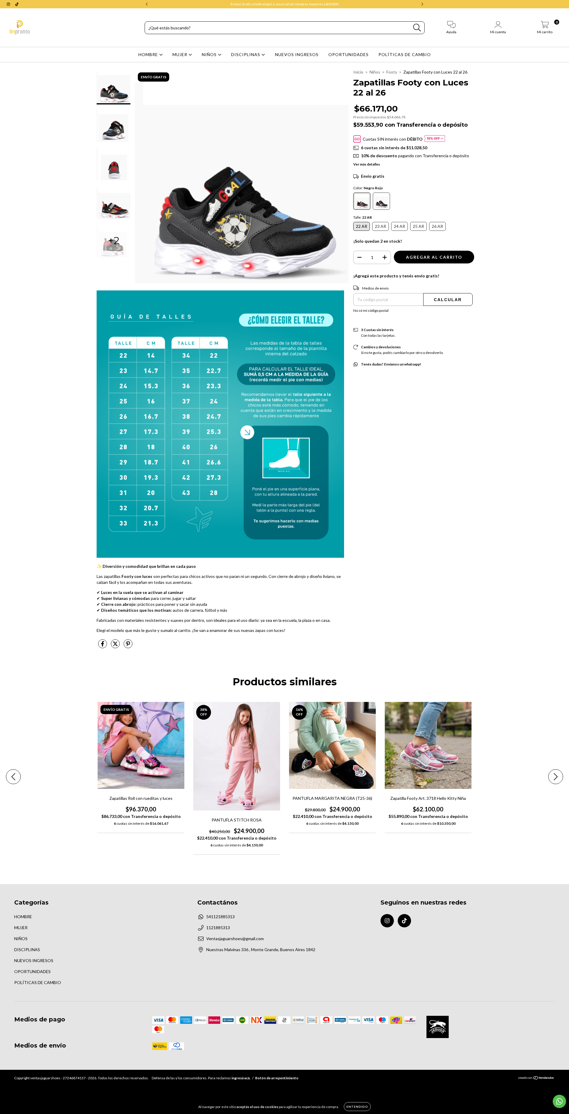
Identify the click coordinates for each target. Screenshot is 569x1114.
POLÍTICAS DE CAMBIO (404, 54)
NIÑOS (210, 54)
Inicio (358, 71)
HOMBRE (148, 54)
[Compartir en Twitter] (116, 646)
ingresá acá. (240, 1078)
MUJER (180, 54)
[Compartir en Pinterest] (128, 646)
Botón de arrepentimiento (276, 1078)
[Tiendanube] (536, 1078)
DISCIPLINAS (246, 54)
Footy (391, 71)
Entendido (357, 1106)
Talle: (362, 217)
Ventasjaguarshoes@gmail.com (235, 938)
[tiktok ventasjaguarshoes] (17, 4)
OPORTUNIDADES (348, 54)
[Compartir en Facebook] (103, 646)
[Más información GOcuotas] (434, 139)
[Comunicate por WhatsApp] (559, 1101)
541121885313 (220, 916)
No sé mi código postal (371, 310)
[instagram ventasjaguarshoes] (8, 4)
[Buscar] (417, 28)
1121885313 (218, 927)
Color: (368, 188)
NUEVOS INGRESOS (297, 54)
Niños (375, 71)
